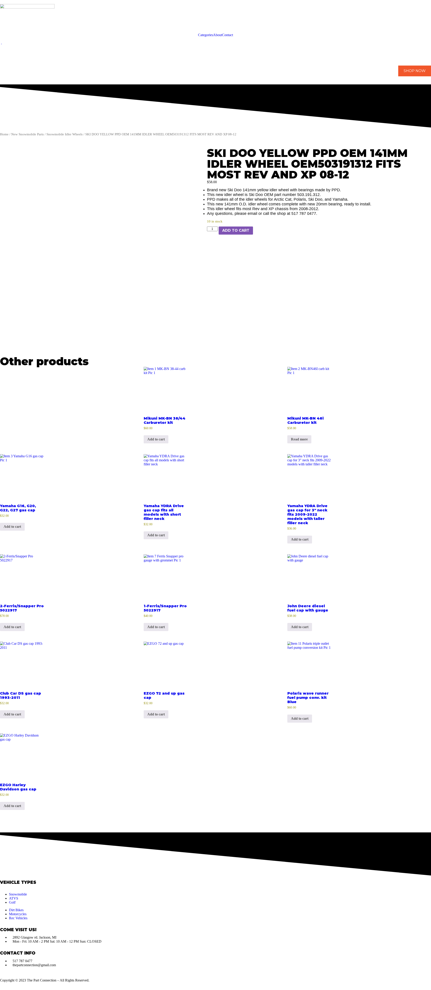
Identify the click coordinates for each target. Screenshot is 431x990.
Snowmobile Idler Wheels (64, 134)
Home (4, 134)
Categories (205, 35)
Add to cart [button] (156, 439)
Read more (299, 439)
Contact (227, 35)
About (217, 35)
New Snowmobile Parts (27, 134)
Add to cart (235, 230)
